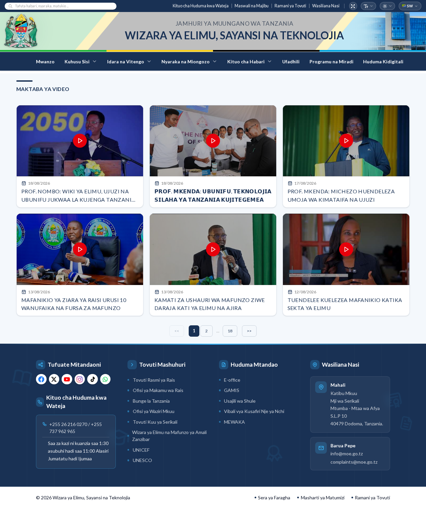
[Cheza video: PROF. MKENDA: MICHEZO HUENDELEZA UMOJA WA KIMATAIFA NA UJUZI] (346, 141)
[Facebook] (41, 379)
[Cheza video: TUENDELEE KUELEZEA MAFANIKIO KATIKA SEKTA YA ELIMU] (346, 249)
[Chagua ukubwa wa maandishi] (368, 6)
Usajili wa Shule (240, 401)
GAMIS (231, 390)
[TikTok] (92, 379)
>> (249, 330)
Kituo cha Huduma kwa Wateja (201, 5)
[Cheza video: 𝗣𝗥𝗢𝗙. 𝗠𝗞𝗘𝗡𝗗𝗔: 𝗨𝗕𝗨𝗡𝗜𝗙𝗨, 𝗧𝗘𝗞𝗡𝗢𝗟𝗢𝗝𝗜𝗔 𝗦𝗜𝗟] (213, 141)
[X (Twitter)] (54, 379)
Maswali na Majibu (252, 5)
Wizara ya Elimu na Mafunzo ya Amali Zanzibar (169, 435)
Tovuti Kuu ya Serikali (155, 422)
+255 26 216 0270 (68, 424)
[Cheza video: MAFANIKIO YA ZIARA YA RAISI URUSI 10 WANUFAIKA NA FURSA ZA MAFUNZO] (80, 249)
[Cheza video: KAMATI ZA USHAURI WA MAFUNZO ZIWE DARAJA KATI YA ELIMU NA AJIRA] (213, 249)
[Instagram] (80, 379)
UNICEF (141, 450)
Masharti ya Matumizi (322, 497)
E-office (232, 380)
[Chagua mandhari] (387, 6)
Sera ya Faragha (274, 497)
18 (230, 330)
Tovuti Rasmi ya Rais (154, 380)
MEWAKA (234, 422)
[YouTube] (67, 379)
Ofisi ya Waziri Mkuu (153, 411)
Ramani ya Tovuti (290, 5)
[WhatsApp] (105, 379)
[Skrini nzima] (353, 6)
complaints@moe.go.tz (353, 462)
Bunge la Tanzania (151, 401)
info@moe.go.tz (346, 454)
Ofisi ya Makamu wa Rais (158, 390)
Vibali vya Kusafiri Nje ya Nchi (254, 411)
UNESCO (142, 460)
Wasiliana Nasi (325, 5)
